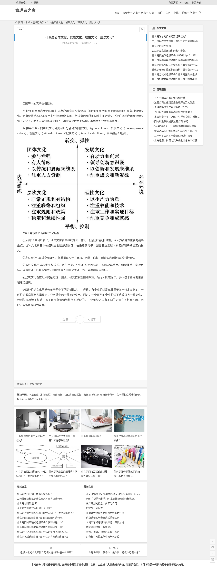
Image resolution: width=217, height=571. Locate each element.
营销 (159, 12)
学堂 (192, 12)
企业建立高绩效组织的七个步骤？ (35, 508)
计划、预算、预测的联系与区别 (102, 532)
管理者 (126, 12)
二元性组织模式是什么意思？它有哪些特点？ (41, 498)
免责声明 (173, 2)
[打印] (95, 42)
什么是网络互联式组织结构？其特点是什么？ (41, 522)
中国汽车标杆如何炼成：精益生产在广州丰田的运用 (181, 131)
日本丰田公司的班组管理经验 (169, 97)
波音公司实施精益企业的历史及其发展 (174, 102)
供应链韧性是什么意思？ (99, 527)
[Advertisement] (80, 73)
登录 (36, 2)
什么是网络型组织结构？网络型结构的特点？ (41, 517)
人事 (135, 12)
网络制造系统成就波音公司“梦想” (171, 121)
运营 (143, 12)
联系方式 (196, 2)
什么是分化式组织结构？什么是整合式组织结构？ (43, 532)
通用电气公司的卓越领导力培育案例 (173, 112)
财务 (151, 12)
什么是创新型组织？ (92, 436)
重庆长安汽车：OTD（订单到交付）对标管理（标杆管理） (185, 116)
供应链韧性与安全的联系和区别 (102, 517)
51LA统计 (185, 2)
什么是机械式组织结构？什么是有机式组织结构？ (43, 536)
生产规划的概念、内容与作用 (101, 503)
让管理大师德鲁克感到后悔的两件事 (105, 513)
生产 (168, 12)
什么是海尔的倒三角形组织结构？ (35, 494)
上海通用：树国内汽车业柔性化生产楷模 (175, 140)
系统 (184, 12)
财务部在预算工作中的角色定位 (102, 536)
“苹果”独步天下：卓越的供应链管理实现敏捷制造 (180, 126)
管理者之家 (25, 10)
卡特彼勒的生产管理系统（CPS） (172, 107)
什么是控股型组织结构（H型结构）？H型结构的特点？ (46, 513)
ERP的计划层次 (94, 508)
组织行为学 (38, 22)
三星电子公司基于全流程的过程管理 (173, 135)
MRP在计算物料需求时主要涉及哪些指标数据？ (111, 498)
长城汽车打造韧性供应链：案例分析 (105, 522)
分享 (93, 319)
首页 (116, 12)
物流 (176, 12)
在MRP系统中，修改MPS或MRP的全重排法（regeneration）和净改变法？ (125, 494)
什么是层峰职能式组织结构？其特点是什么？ (41, 527)
